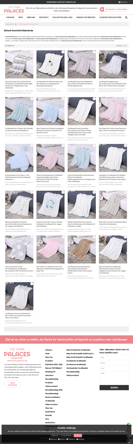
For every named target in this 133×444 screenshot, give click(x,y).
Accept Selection (66, 435)
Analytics (62, 439)
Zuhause (10, 17)
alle (16, 24)
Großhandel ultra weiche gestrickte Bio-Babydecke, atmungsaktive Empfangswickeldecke (49, 83)
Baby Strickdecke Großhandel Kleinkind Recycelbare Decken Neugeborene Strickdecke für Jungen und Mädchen (112, 270)
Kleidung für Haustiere (110, 17)
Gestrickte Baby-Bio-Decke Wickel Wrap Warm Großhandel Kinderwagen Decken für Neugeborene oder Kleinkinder (19, 84)
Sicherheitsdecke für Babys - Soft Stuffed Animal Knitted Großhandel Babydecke (17, 177)
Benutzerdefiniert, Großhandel (52, 399)
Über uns (31, 17)
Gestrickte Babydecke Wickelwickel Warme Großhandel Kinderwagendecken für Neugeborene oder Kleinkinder (81, 178)
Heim (20, 17)
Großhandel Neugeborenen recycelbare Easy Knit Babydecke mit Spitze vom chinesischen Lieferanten (112, 83)
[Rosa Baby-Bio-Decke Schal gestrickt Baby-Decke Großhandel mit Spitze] (113, 111)
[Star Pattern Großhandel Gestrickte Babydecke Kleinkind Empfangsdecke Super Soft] (50, 249)
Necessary (54, 439)
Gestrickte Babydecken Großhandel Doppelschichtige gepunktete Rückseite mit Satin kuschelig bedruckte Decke (49, 178)
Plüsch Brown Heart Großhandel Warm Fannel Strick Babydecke (113, 223)
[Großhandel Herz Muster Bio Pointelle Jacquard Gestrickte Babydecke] (19, 111)
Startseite (9, 24)
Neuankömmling (51, 379)
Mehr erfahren (12, 384)
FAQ (47, 419)
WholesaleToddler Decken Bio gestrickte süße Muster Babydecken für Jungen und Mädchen (18, 224)
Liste (123, 46)
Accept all (78, 435)
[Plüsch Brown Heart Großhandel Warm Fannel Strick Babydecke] (113, 205)
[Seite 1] (6, 329)
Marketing (81, 439)
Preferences (71, 439)
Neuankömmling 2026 (53, 390)
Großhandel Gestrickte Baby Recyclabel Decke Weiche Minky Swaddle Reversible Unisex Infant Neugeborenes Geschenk (79, 131)
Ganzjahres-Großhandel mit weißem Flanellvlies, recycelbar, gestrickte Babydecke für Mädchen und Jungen (112, 177)
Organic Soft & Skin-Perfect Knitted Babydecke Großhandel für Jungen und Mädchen (49, 224)
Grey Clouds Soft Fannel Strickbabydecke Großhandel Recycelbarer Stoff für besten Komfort (19, 269)
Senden (114, 387)
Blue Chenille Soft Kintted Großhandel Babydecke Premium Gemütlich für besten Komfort (50, 130)
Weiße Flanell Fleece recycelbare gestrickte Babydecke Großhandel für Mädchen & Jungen (81, 224)
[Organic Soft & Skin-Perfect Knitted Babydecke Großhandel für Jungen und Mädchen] (50, 205)
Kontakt (48, 415)
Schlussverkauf (51, 386)
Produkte (44, 17)
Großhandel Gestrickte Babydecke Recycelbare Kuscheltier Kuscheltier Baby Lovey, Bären (18, 315)
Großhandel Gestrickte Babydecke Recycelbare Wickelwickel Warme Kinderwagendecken (80, 83)
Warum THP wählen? (85, 17)
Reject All (55, 435)
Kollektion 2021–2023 (62, 17)
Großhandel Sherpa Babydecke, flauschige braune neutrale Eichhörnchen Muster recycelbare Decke (80, 270)
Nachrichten (50, 412)
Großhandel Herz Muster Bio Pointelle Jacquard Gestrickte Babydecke (19, 129)
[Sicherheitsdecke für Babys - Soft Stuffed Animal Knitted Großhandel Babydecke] (19, 158)
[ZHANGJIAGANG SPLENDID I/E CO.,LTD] (14, 9)
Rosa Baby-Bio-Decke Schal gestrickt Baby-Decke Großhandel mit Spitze (112, 129)
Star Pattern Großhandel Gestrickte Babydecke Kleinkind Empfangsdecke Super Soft (50, 269)
